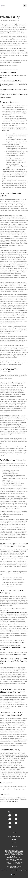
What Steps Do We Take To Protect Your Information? (14, 94)
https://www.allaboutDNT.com (18, 654)
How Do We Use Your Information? (9, 69)
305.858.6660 (13, 856)
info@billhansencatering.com (14, 857)
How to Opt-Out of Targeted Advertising (10, 80)
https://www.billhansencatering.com (9, 32)
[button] (25, 5)
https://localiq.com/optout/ (17, 642)
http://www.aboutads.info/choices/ (12, 612)
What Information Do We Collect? (8, 65)
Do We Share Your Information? (8, 72)
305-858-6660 (15, 801)
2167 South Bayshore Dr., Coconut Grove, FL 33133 (14, 860)
